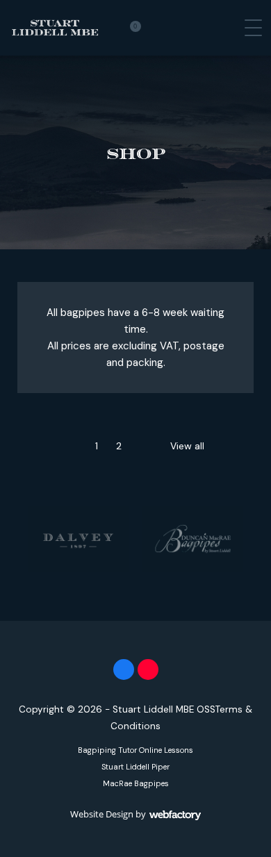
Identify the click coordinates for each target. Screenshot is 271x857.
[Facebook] (123, 669)
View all (187, 446)
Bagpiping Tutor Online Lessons (135, 750)
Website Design (101, 814)
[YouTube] (148, 669)
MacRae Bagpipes (136, 783)
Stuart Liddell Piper (135, 767)
